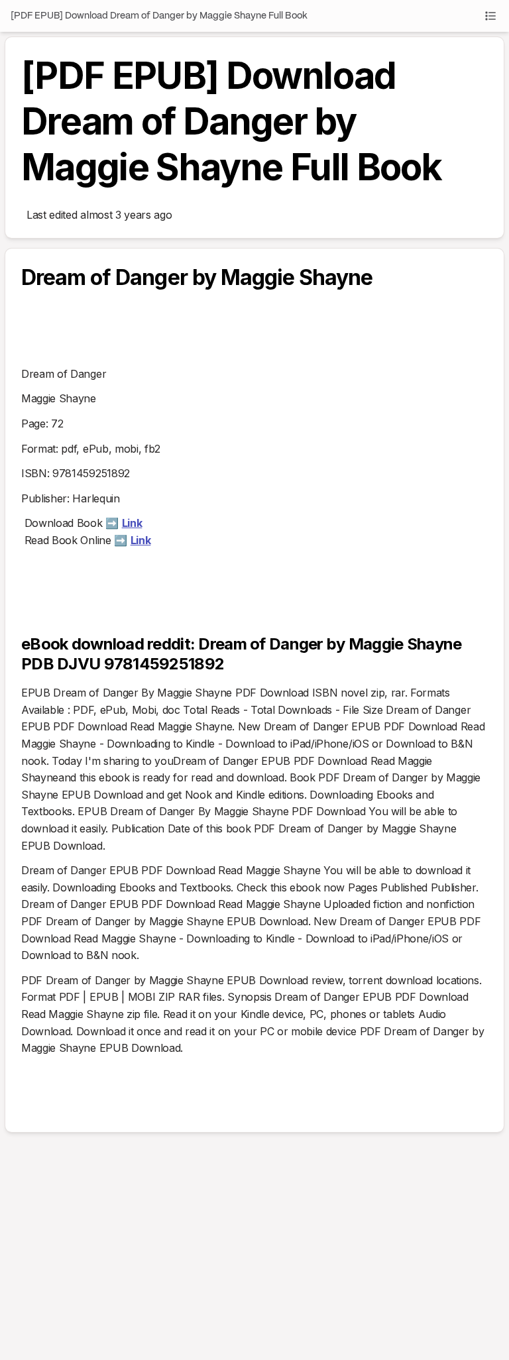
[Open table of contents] (490, 16)
